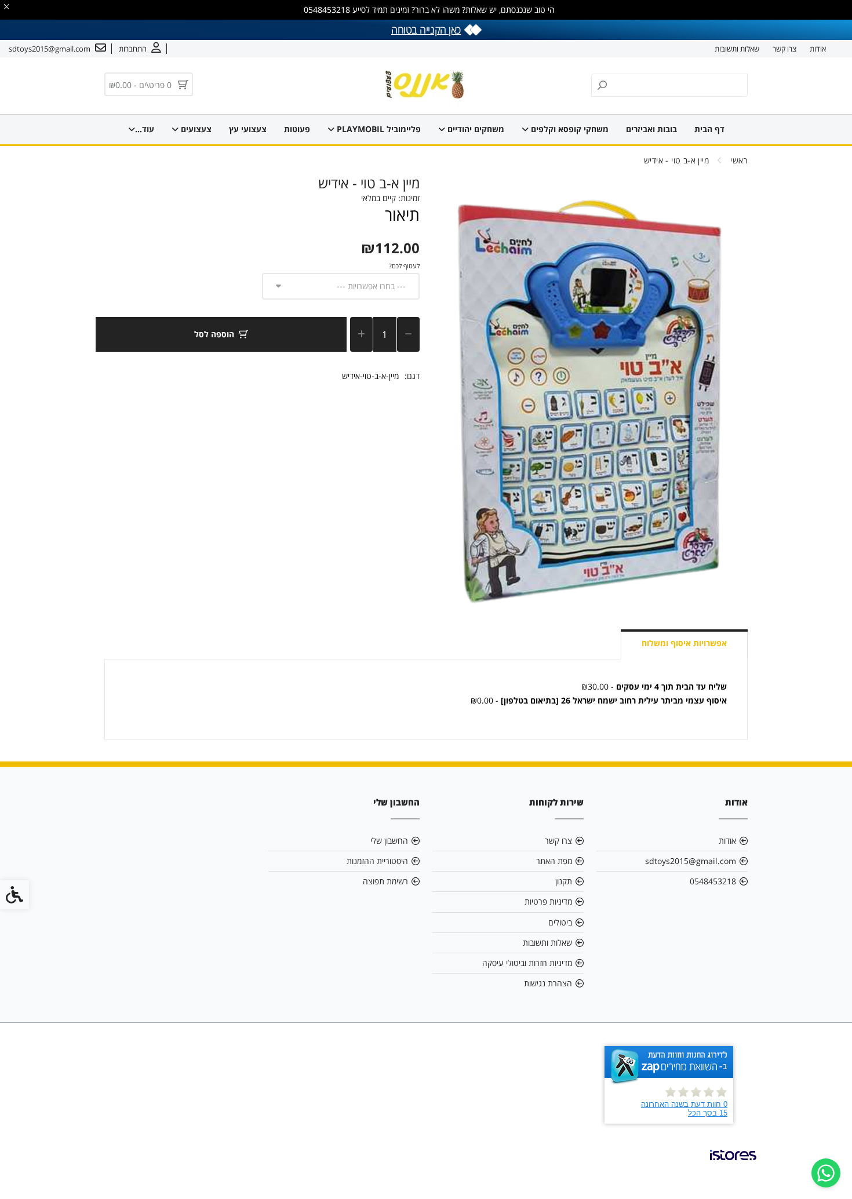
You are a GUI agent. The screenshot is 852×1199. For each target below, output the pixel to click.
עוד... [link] (144, 128)
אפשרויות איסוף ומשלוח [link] (684, 642)
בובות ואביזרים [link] (651, 128)
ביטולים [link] (560, 922)
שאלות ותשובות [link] (737, 48)
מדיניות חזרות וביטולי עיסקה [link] (527, 962)
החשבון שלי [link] (389, 840)
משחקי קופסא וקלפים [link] (569, 128)
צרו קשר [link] (784, 48)
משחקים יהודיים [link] (474, 128)
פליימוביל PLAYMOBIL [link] (377, 128)
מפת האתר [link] (554, 860)
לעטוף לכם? (404, 265)
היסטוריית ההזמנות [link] (377, 860)
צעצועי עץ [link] (248, 128)
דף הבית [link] (709, 128)
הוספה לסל (214, 334)
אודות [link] (818, 48)
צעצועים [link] (195, 128)
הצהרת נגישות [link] (548, 983)
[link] (825, 1172)
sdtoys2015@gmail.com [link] (690, 860)
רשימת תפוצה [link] (385, 881)
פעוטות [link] (297, 128)
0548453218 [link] (713, 881)
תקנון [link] (563, 881)
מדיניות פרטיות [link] (548, 901)
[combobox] (341, 286)
